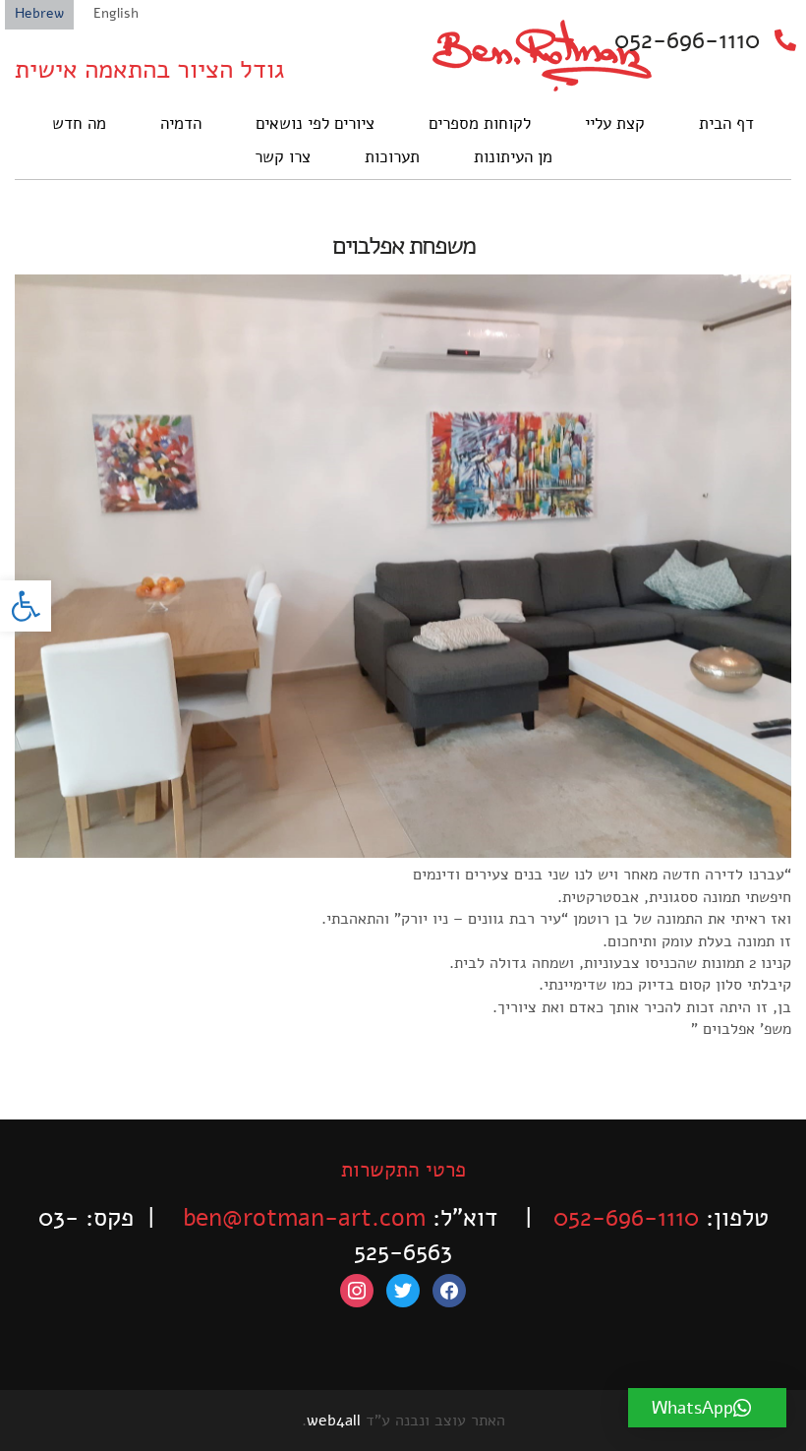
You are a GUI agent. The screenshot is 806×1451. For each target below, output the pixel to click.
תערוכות (392, 157)
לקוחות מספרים (480, 123)
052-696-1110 (687, 40)
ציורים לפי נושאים (315, 123)
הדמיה (181, 123)
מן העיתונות (513, 157)
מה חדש (79, 123)
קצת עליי (615, 123)
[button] (25, 606)
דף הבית (726, 123)
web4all (334, 1420)
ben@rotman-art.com (304, 1218)
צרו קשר (283, 157)
